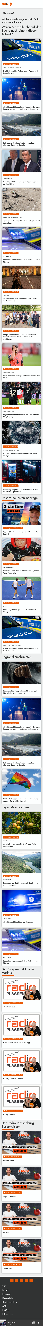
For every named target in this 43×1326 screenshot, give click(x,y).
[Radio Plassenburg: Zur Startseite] (19, 4)
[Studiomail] (26, 1280)
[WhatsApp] (12, 1280)
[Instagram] (21, 1280)
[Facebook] (16, 1280)
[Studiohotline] (31, 1280)
